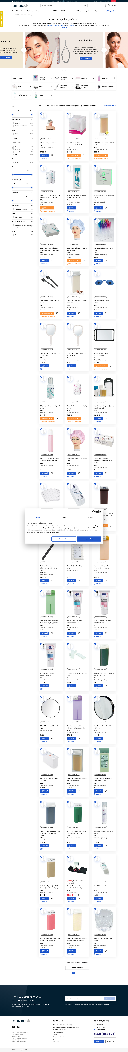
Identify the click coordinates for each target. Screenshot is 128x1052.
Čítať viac (64, 27)
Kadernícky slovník (58, 1037)
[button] (62, 70)
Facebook (18, 1027)
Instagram (13, 1027)
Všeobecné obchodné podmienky (62, 1024)
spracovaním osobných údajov (83, 1004)
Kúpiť (46, 155)
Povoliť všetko (89, 539)
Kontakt (55, 1034)
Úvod (16, 14)
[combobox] (110, 105)
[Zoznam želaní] (101, 6)
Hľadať (85, 5)
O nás (54, 1039)
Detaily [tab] (64, 517)
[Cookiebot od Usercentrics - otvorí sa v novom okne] (93, 511)
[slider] (12, 114)
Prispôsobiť (62, 539)
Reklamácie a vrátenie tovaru (61, 1042)
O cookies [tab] (90, 517)
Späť (13, 14)
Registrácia (110, 1041)
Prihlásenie (99, 1041)
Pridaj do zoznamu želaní (52, 155)
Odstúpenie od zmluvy (59, 1029)
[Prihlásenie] (105, 6)
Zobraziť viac (77, 968)
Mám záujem (75, 155)
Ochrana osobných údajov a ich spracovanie (66, 1027)
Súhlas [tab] (38, 517)
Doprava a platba (58, 1032)
